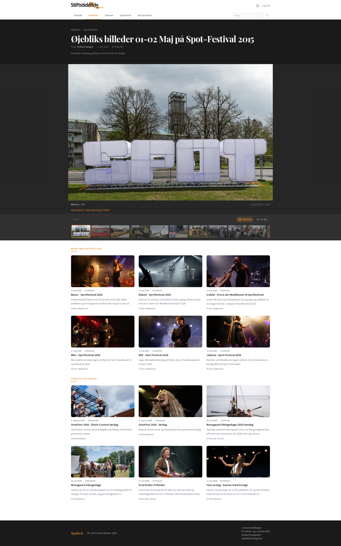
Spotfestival (90, 30)
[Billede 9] (237, 231)
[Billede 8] (218, 231)
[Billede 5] (159, 231)
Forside (78, 15)
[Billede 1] (81, 231)
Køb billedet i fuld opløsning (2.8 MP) (90, 210)
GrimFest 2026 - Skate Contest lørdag (94, 425)
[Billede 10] (257, 231)
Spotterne (125, 15)
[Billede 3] (120, 231)
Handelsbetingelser (252, 538)
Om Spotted (144, 15)
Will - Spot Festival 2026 (153, 355)
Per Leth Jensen (216, 438)
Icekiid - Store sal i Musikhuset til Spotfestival (235, 295)
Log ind (266, 5)
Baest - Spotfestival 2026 (86, 295)
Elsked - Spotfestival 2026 (155, 295)
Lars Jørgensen (80, 308)
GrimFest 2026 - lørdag (153, 425)
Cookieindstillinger (252, 528)
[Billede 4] (139, 231)
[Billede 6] (178, 231)
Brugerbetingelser (251, 535)
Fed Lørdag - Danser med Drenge (227, 485)
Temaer (109, 15)
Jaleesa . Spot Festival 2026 (224, 355)
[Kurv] (257, 5)
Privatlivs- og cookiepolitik (256, 531)
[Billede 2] (100, 231)
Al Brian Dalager (85, 47)
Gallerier (93, 15)
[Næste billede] (265, 132)
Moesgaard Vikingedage (86, 485)
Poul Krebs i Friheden (152, 485)
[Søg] (267, 15)
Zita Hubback (79, 438)
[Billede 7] (198, 231)
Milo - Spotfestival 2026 (85, 355)
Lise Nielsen (79, 499)
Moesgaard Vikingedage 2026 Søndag (230, 425)
